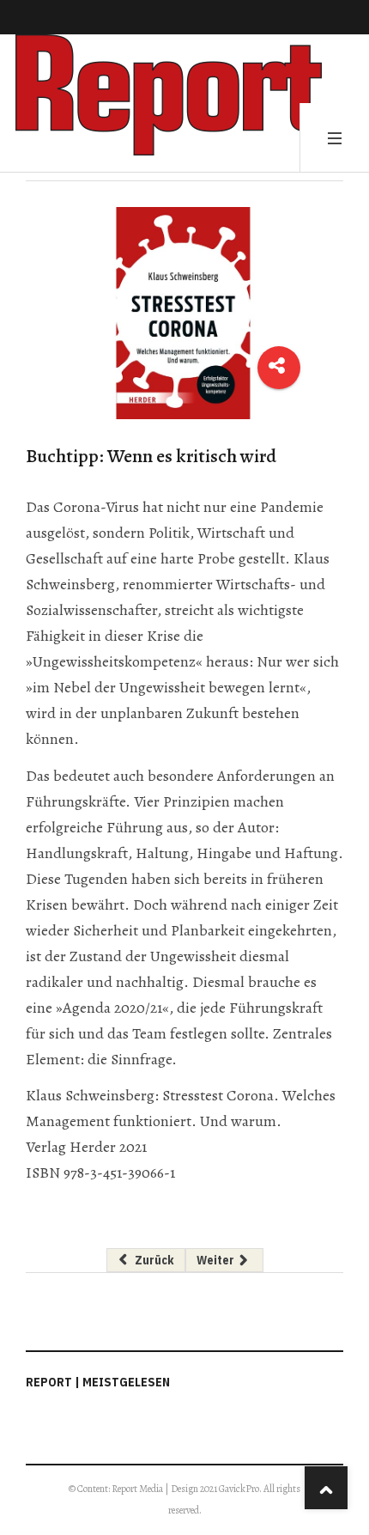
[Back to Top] (326, 1487)
